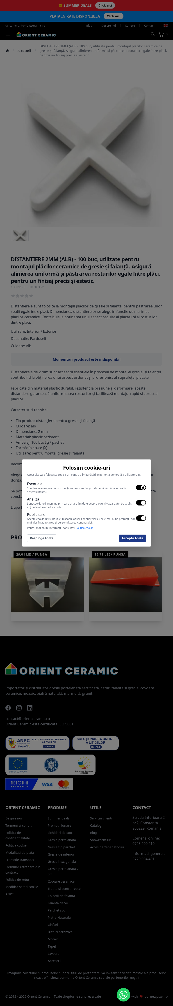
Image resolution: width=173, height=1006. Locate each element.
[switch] (141, 487)
